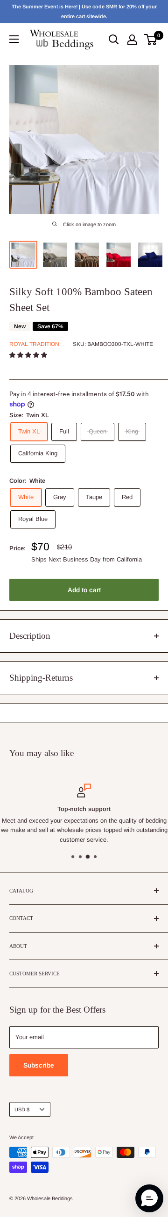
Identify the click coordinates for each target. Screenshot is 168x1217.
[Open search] (114, 39)
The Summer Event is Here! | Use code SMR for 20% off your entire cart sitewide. (84, 11)
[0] (151, 39)
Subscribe (38, 1065)
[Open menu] (14, 39)
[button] (29, 355)
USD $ (21, 1109)
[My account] (132, 39)
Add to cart (84, 590)
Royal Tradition (34, 344)
